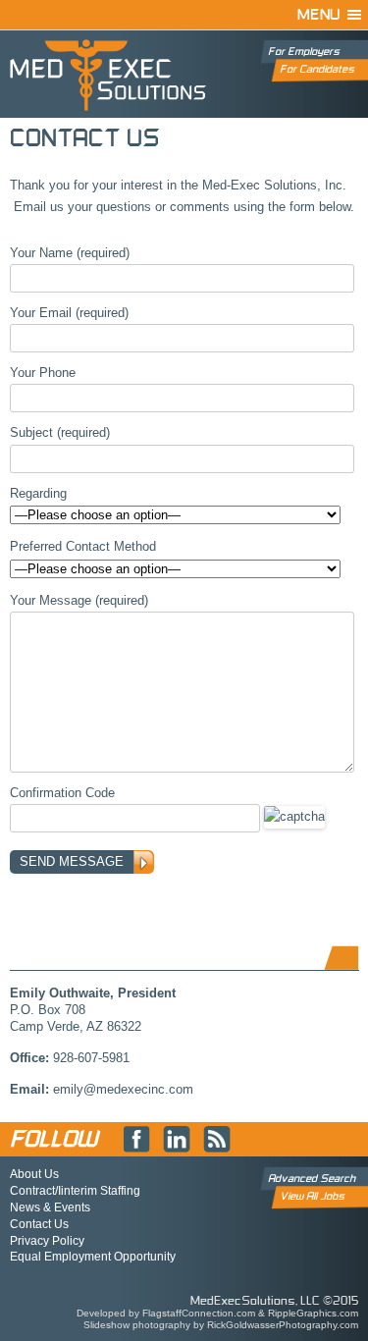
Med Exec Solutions (108, 75)
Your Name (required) (70, 252)
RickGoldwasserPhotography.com (282, 1324)
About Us (34, 1174)
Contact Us (39, 1224)
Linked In (176, 1139)
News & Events (50, 1207)
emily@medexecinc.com (123, 1089)
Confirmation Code (62, 792)
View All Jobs (312, 1196)
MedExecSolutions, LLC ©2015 (274, 1301)
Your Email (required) (69, 312)
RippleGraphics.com (313, 1313)
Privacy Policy (47, 1241)
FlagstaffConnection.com (198, 1313)
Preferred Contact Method (83, 546)
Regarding (38, 493)
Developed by (109, 1313)
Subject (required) (60, 432)
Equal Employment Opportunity (93, 1256)
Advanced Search (311, 1178)
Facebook (136, 1139)
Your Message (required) (79, 600)
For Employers (304, 51)
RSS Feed (217, 1139)
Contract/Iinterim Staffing (75, 1191)
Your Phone (43, 372)
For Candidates (317, 69)
